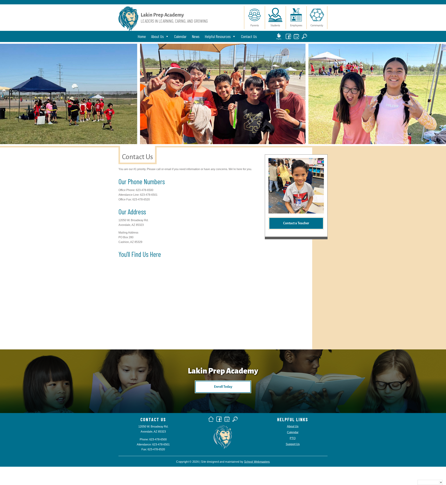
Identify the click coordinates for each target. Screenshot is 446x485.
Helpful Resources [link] (218, 36)
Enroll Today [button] (223, 386)
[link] (128, 32)
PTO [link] (292, 438)
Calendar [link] (180, 36)
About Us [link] (157, 36)
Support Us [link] (293, 444)
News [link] (195, 36)
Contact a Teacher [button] (296, 223)
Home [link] (142, 36)
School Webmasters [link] (257, 461)
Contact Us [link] (249, 36)
